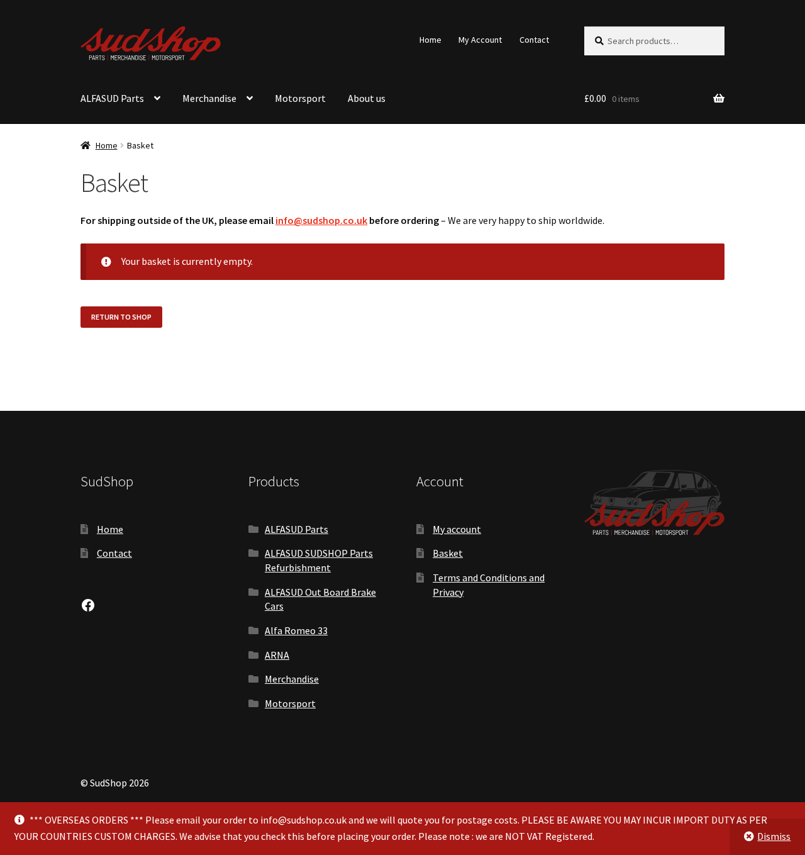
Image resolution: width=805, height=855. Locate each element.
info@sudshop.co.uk (321, 220)
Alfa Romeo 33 (296, 630)
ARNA (277, 655)
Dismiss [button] (774, 836)
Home (430, 39)
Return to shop (121, 316)
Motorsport (300, 98)
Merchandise (209, 98)
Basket (448, 553)
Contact (534, 39)
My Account (480, 39)
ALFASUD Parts (112, 98)
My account (457, 529)
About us (367, 98)
